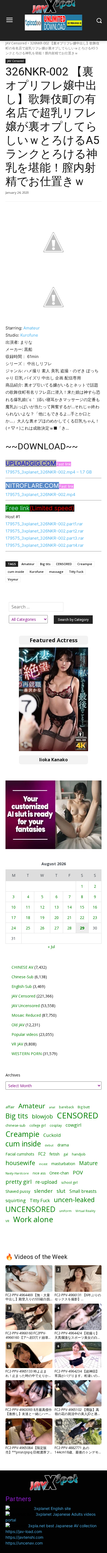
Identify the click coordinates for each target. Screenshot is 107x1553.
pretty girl (18, 1182)
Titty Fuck (76, 572)
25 (28, 928)
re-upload (46, 1182)
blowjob (42, 1116)
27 (56, 928)
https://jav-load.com (23, 1531)
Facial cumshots (19, 1154)
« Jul (51, 946)
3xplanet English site (52, 1508)
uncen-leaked (74, 1200)
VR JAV (17, 1044)
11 (28, 907)
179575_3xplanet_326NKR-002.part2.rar (44, 531)
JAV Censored (16, 43)
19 (42, 917)
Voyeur (13, 579)
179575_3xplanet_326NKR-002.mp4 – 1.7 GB (48, 472)
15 (82, 907)
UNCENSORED (30, 1209)
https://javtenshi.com (24, 1537)
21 (69, 917)
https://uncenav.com (24, 1543)
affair (10, 1106)
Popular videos (25, 1034)
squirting (15, 1200)
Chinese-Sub (22, 976)
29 (82, 928)
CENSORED (64, 564)
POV (78, 1172)
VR (7, 1221)
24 (13, 928)
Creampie (84, 564)
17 (13, 917)
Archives (12, 1075)
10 (13, 907)
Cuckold (52, 1135)
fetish (54, 1154)
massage (56, 572)
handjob (79, 1154)
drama (63, 1145)
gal (65, 1154)
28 (69, 928)
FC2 (42, 1154)
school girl (69, 1182)
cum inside (16, 572)
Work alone (33, 1219)
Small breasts (83, 1191)
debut (49, 1145)
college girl (37, 1125)
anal (52, 1107)
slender (43, 1191)
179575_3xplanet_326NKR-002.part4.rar (44, 545)
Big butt (84, 1107)
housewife (20, 1163)
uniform (65, 1211)
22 (82, 917)
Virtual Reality (85, 1211)
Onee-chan (59, 1173)
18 (28, 917)
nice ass (39, 1173)
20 (56, 917)
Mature (88, 1163)
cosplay (56, 1125)
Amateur (31, 328)
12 (42, 907)
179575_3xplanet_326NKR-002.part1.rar (44, 523)
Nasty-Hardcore (17, 1173)
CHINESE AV (22, 967)
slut (61, 1191)
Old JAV (18, 1024)
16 (95, 907)
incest (43, 1164)
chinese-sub (15, 1125)
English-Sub (22, 986)
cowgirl (73, 1125)
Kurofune (29, 335)
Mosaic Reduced (26, 1015)
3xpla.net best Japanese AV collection (62, 1525)
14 (69, 907)
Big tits (45, 564)
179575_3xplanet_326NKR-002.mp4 (40, 494)
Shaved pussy (17, 1191)
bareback (66, 1107)
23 (95, 917)
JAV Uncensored (26, 1005)
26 (42, 928)
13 (56, 907)
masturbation (63, 1163)
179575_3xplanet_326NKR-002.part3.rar (44, 538)
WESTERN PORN (27, 1053)
